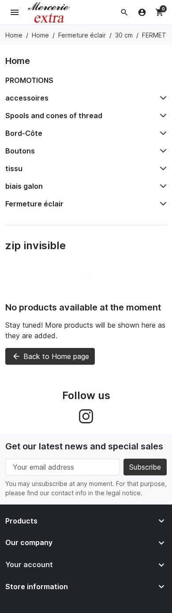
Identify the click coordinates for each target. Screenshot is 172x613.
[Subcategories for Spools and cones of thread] (161, 115)
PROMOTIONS (29, 80)
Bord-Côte (23, 133)
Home (17, 61)
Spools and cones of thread (53, 115)
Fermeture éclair (34, 203)
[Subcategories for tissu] (161, 168)
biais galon (24, 186)
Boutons (20, 150)
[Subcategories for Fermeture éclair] (161, 204)
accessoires (27, 97)
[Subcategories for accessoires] (161, 98)
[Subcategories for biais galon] (161, 186)
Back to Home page (50, 356)
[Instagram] (86, 415)
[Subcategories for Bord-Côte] (161, 133)
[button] (124, 12)
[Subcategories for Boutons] (161, 151)
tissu (13, 168)
